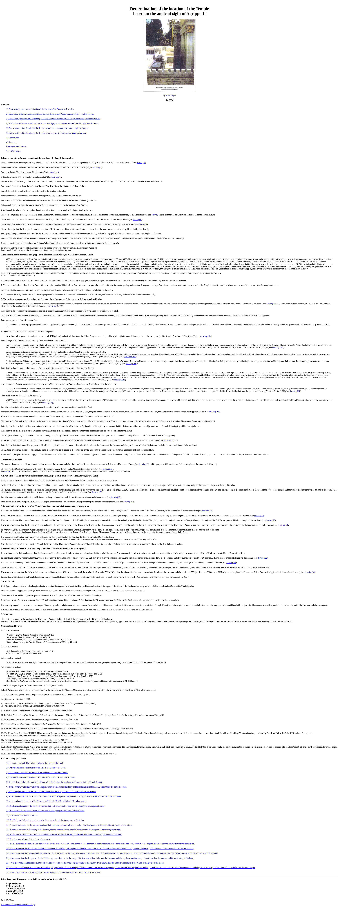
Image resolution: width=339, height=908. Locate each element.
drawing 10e (119, 380)
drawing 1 (141, 162)
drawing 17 (128, 502)
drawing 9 (53, 306)
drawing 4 (56, 177)
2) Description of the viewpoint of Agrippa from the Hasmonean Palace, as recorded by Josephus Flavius (50, 114)
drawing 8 (270, 304)
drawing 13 (107, 469)
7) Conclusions (12, 138)
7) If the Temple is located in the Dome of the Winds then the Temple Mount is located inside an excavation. (51, 791)
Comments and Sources (16, 147)
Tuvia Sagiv (171, 95)
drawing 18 (207, 511)
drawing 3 (54, 172)
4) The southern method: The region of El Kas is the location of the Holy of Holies (40, 777)
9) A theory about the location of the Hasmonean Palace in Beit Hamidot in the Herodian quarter (46, 801)
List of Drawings (13, 151)
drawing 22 (262, 558)
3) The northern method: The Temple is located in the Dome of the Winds (37, 772)
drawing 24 (310, 572)
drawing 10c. (130, 357)
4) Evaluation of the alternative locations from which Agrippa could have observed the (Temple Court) (52, 123)
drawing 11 (168, 440)
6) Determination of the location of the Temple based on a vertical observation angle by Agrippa (46, 133)
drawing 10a (205, 336)
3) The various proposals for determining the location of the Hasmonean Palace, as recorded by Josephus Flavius (53, 119)
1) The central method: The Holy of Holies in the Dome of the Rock (34, 763)
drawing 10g (47, 402)
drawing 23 (231, 562)
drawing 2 (97, 167)
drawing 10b (277, 347)
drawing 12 (143, 464)
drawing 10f (295, 391)
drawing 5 (155, 215)
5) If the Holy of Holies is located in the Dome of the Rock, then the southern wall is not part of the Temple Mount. (54, 782)
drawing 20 (270, 520)
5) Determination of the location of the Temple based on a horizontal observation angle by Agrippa (47, 128)
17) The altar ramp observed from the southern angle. (28, 839)
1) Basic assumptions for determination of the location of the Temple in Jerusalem (40, 109)
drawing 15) (97, 492)
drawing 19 (259, 515)
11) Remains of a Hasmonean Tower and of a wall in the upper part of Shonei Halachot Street (45, 811)
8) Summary (11, 142)
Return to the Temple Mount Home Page (18, 904)
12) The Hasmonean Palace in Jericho (22, 815)
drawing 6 (137, 219)
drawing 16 (115, 497)
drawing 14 (8, 471)
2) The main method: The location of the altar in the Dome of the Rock (35, 768)
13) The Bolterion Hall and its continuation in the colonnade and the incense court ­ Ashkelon (45, 820)
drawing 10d (131, 363)
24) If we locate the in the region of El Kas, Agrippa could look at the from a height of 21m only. (53, 872)
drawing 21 (283, 525)
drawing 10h (214, 412)
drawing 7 (143, 224)
